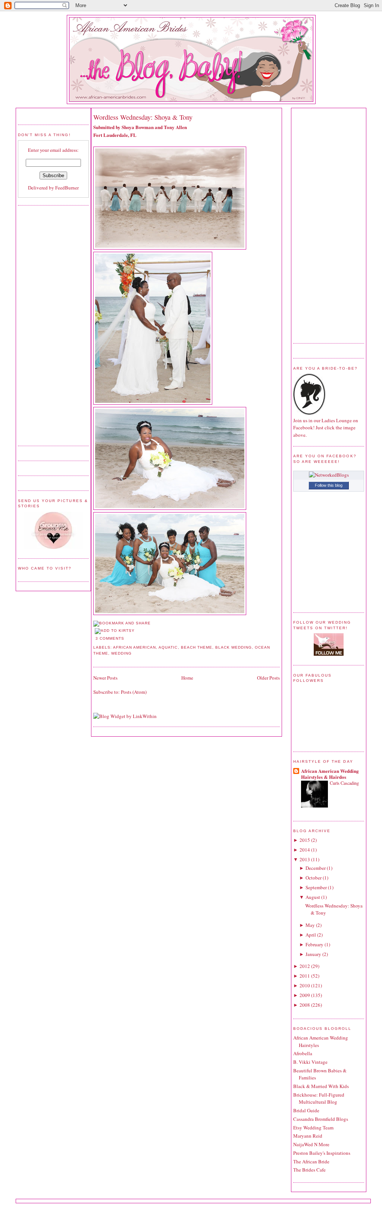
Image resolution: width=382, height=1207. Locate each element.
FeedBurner (67, 187)
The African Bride (311, 1161)
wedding (121, 653)
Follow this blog (328, 485)
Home (187, 677)
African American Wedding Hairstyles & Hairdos (330, 773)
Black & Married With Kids (321, 1086)
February (314, 944)
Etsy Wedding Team (313, 1127)
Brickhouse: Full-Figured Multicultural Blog (318, 1098)
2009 (305, 995)
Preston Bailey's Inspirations (321, 1153)
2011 (305, 975)
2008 (305, 1004)
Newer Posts (105, 677)
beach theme (196, 647)
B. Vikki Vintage (310, 1062)
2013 (305, 859)
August (313, 897)
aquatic (168, 647)
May (310, 925)
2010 (305, 985)
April (311, 934)
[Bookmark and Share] (122, 623)
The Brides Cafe (309, 1169)
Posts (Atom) (134, 692)
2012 (305, 966)
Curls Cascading (344, 783)
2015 (305, 840)
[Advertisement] (48, 324)
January (313, 954)
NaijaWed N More (311, 1144)
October (314, 877)
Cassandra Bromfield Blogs (320, 1119)
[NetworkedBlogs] (329, 474)
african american (134, 647)
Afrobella (302, 1053)
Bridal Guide (306, 1110)
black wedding (233, 647)
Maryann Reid (307, 1135)
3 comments (110, 638)
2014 (305, 849)
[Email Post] (126, 638)
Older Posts (268, 677)
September (316, 887)
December (316, 868)
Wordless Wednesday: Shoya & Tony (142, 117)
